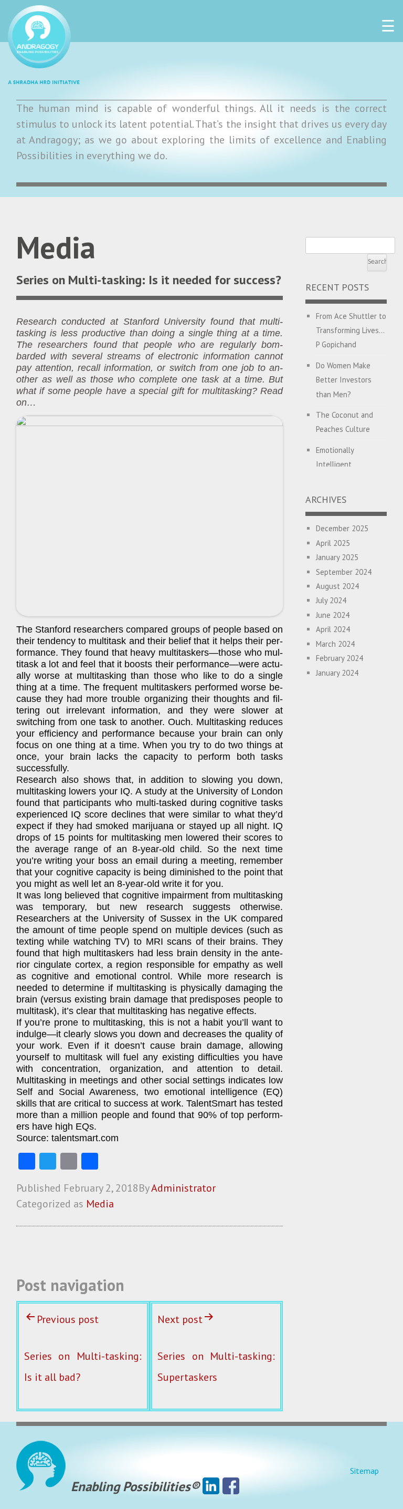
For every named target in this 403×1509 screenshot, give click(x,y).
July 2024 (331, 600)
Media (100, 1204)
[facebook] (230, 1486)
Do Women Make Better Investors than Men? (344, 379)
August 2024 (337, 586)
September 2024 (344, 572)
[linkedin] (211, 1486)
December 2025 (342, 528)
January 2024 (337, 673)
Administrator (183, 1188)
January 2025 (337, 557)
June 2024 (332, 615)
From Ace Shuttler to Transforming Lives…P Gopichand (351, 330)
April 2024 (333, 629)
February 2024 (339, 658)
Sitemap (364, 1470)
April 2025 (333, 543)
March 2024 (335, 644)
